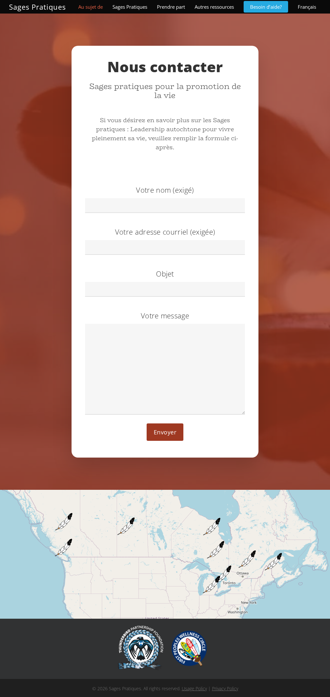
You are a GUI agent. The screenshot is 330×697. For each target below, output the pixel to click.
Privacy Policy (225, 688)
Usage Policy (194, 688)
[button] (217, 591)
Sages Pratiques (37, 6)
